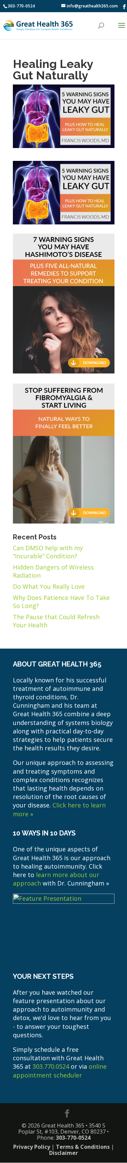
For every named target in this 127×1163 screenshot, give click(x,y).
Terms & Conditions (83, 1146)
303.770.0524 (51, 1066)
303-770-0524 (21, 6)
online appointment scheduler (60, 1070)
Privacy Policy (31, 1146)
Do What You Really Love (49, 586)
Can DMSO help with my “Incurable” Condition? (48, 552)
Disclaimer (63, 1153)
